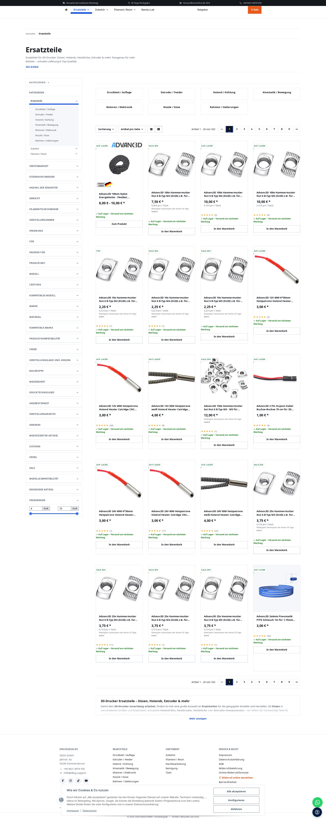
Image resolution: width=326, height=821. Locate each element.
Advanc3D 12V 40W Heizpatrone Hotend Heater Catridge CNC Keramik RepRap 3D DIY (118, 407)
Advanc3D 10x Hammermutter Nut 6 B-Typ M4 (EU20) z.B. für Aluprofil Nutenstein (170, 299)
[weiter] (296, 129)
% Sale (254, 9)
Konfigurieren (236, 800)
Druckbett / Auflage (119, 92)
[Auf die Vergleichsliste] (181, 146)
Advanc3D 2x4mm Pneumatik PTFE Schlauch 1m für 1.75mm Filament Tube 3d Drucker (275, 618)
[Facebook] (63, 781)
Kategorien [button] (37, 82)
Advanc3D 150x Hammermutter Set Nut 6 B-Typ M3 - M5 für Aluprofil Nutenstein (223, 407)
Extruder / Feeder (172, 92)
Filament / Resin (39, 153)
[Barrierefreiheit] (317, 812)
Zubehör (35, 148)
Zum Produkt (119, 223)
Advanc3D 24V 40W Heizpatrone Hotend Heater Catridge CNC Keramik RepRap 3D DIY (170, 512)
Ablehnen (236, 809)
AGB (221, 763)
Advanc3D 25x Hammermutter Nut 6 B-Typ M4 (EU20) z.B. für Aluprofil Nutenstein (117, 618)
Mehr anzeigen (198, 718)
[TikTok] (78, 781)
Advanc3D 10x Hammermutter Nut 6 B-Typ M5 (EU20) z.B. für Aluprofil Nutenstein (222, 299)
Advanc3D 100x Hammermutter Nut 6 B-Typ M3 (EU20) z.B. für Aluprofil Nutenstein (170, 194)
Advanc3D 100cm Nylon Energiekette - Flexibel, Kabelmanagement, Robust (116, 195)
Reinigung (172, 768)
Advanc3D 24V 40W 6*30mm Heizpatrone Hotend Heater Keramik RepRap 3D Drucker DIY (119, 512)
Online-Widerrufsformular (234, 772)
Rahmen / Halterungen (224, 107)
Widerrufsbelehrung (230, 768)
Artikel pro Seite (130, 129)
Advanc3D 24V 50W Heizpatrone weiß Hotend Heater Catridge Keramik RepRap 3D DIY (223, 512)
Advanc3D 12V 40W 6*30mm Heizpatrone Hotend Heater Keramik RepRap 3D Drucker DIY (277, 299)
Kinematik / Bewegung (277, 92)
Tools (168, 772)
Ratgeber (202, 9)
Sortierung (104, 129)
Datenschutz (90, 810)
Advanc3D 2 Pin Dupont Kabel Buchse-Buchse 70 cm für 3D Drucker (275, 407)
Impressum (73, 810)
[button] (151, 129)
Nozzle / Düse (171, 107)
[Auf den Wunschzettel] (190, 146)
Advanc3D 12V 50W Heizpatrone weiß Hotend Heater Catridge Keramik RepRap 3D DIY (170, 407)
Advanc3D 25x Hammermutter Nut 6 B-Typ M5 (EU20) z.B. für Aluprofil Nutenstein (222, 618)
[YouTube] (86, 781)
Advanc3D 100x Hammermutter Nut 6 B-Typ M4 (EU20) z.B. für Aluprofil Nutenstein (223, 194)
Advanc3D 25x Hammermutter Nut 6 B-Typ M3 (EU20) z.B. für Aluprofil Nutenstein (275, 512)
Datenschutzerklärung (231, 759)
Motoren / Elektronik (119, 107)
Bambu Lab (147, 9)
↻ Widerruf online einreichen (236, 777)
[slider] (30, 514)
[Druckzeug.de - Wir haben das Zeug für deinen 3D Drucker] (66, 10)
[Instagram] (70, 781)
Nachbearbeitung (176, 763)
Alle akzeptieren (236, 791)
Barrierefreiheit (228, 782)
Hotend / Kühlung (224, 92)
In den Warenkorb (171, 231)
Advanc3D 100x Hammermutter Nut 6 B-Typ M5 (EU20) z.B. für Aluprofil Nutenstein (276, 194)
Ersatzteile (36, 100)
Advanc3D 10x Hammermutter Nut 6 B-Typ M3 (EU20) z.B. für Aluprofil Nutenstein (117, 299)
